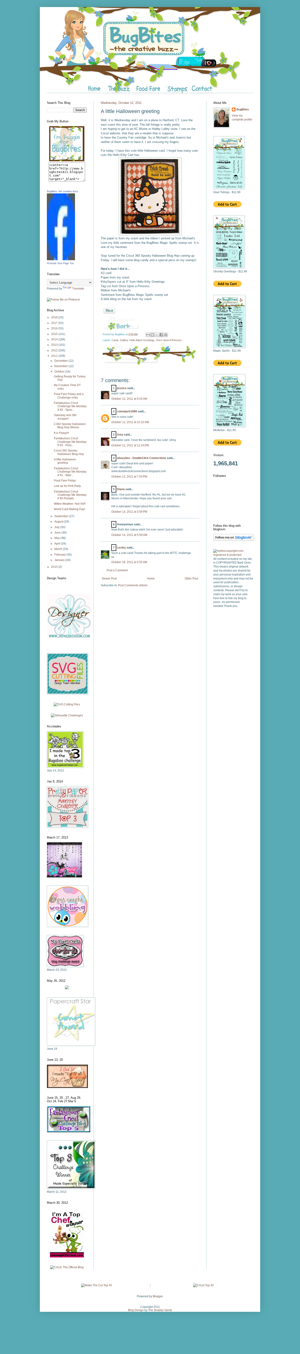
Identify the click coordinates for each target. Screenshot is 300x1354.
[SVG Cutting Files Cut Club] (67, 704)
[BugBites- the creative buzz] (61, 259)
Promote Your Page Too (60, 263)
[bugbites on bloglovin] (233, 540)
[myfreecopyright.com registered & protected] (233, 555)
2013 (54, 344)
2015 (54, 334)
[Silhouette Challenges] (67, 715)
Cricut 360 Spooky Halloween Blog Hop (69, 452)
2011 (54, 355)
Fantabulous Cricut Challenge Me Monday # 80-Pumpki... (70, 495)
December (61, 360)
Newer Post (109, 578)
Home (151, 578)
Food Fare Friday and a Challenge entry (69, 395)
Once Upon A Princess (169, 340)
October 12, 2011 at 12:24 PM (130, 445)
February (60, 554)
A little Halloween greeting (65, 461)
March (58, 549)
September (61, 516)
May (57, 538)
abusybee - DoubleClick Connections (141, 458)
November (61, 366)
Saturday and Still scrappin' (65, 417)
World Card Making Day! (69, 509)
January (59, 560)
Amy (120, 434)
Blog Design (136, 1310)
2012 (54, 350)
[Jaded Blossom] (69, 637)
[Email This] (148, 334)
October (59, 371)
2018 (54, 317)
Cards (115, 340)
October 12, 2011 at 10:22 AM (130, 422)
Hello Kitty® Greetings (141, 340)
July (57, 527)
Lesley (121, 547)
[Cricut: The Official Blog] (67, 1267)
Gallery (124, 340)
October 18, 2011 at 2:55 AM (129, 562)
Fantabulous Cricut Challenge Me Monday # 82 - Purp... (70, 442)
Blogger (158, 1296)
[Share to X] (156, 334)
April (57, 543)
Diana (121, 489)
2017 (54, 323)
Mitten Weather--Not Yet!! (70, 503)
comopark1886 (127, 411)
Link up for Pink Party (67, 486)
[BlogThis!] (152, 334)
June (57, 532)
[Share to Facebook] (161, 334)
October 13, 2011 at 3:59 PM (129, 511)
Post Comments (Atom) (132, 585)
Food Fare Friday (65, 480)
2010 (54, 566)
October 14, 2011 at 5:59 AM (129, 535)
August (59, 521)
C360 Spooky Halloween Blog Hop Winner (70, 425)
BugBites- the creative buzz (62, 191)
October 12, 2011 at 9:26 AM (129, 398)
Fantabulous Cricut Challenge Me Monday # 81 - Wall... (70, 472)
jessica (122, 388)
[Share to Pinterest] (165, 334)
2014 (54, 339)
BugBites (242, 109)
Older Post (191, 578)
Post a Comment (117, 570)
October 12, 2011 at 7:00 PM (129, 476)
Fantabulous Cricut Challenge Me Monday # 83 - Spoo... (70, 406)
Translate (78, 288)
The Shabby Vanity (160, 1310)
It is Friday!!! (61, 433)
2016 (54, 328)
